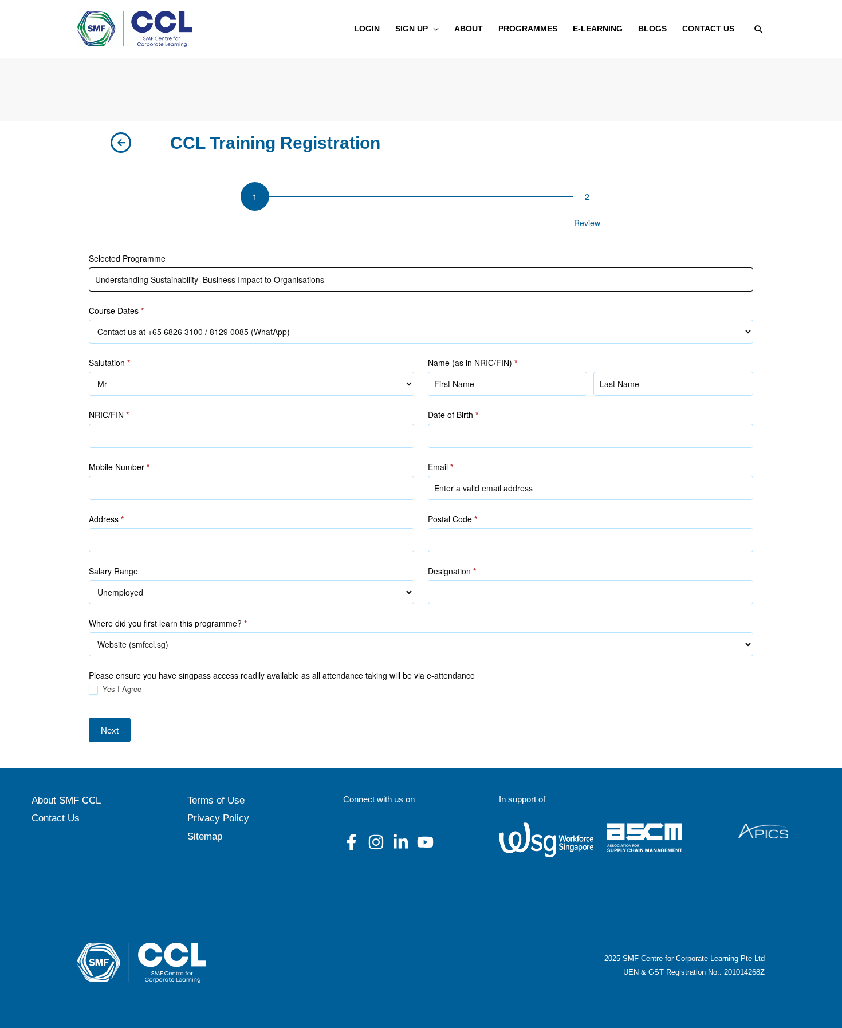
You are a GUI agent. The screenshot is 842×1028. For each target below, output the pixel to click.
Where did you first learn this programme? (168, 623)
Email (440, 466)
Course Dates (116, 310)
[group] (421, 208)
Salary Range (113, 571)
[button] (433, 29)
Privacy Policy (218, 818)
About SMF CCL (66, 800)
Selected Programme (127, 258)
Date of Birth (453, 414)
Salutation (109, 362)
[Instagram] (376, 842)
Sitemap (204, 836)
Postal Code (452, 519)
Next (110, 730)
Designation (452, 571)
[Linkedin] (400, 842)
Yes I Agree (120, 689)
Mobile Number (119, 466)
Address (106, 519)
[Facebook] (351, 842)
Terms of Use (216, 800)
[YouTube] (425, 842)
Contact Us (56, 818)
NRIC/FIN (109, 414)
